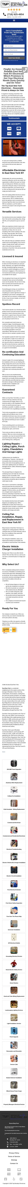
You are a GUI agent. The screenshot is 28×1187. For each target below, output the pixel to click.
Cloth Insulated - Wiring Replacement (14, 809)
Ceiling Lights (9, 446)
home (6, 269)
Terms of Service (14, 1156)
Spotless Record (11, 304)
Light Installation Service (14, 1023)
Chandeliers (16, 449)
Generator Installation (14, 929)
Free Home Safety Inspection (14, 903)
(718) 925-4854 (15, 41)
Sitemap (14, 1160)
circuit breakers (6, 468)
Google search (9, 492)
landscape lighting (18, 235)
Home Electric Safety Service (14, 969)
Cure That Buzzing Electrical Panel (12, 1130)
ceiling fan (11, 185)
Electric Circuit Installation (14, 876)
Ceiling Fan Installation (14, 796)
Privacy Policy (14, 1153)
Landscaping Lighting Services (14, 1010)
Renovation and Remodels (14, 1051)
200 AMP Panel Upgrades (14, 769)
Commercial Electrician (14, 822)
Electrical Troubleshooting (14, 849)
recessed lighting (12, 242)
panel (8, 486)
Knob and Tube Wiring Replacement (14, 996)
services (14, 178)
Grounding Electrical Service (14, 956)
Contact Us (14, 1163)
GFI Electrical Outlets (14, 943)
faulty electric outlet (12, 244)
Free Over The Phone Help (14, 916)
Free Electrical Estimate (14, 889)
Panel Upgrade (14, 1036)
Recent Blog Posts (14, 1123)
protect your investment (13, 602)
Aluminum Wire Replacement (14, 782)
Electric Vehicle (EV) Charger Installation (14, 862)
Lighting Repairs (11, 443)
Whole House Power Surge (14, 1091)
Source (3, 751)
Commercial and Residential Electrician (14, 836)
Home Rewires (14, 983)
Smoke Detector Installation (14, 1077)
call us (4, 246)
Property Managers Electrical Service (14, 1104)
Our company (9, 600)
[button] (14, 20)
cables (13, 466)
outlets (4, 242)
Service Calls (14, 1064)
